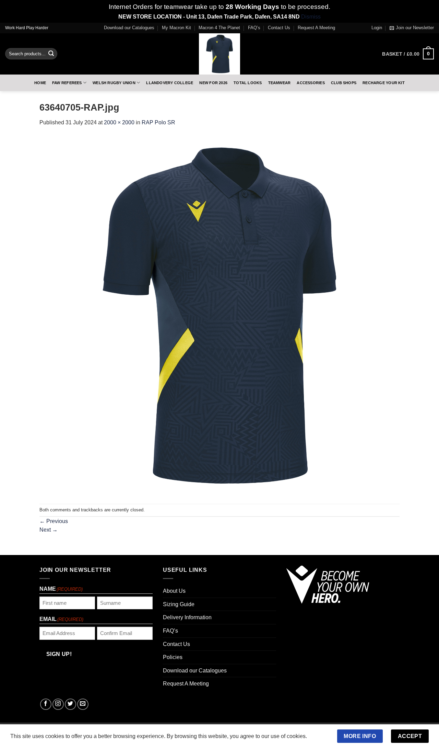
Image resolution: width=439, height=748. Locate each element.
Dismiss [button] (311, 17)
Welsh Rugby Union (114, 83)
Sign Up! (59, 654)
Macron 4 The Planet (219, 27)
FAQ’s (254, 27)
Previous (53, 521)
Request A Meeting (316, 27)
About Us (174, 591)
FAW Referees (67, 83)
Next (48, 530)
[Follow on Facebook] (45, 704)
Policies (172, 657)
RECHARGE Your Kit (384, 83)
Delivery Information (187, 617)
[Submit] (51, 54)
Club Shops (343, 83)
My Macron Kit (176, 27)
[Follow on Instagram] (58, 704)
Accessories (310, 83)
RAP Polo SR (158, 122)
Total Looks (248, 83)
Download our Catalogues (129, 27)
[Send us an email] (82, 704)
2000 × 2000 (119, 122)
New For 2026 (213, 83)
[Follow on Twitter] (70, 704)
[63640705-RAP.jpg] (219, 315)
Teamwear (279, 83)
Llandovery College (169, 83)
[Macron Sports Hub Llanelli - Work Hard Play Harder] (219, 54)
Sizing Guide (178, 604)
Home (40, 83)
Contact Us (279, 27)
